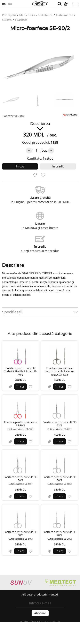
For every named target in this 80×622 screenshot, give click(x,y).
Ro (4, 4)
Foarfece (21, 20)
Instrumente (64, 15)
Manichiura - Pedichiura (36, 15)
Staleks (7, 20)
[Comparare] (10, 386)
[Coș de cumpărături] (65, 5)
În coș (20, 166)
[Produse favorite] (30, 386)
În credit (58, 166)
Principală (9, 15)
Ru (10, 4)
